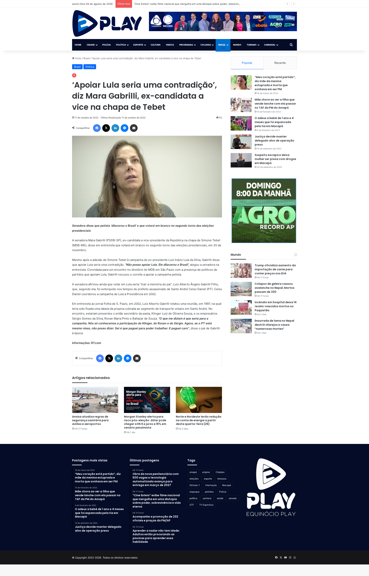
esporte (208, 478)
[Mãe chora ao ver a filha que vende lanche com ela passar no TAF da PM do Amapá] (241, 105)
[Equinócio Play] (107, 23)
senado (233, 498)
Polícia (106, 44)
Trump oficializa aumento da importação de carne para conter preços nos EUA (275, 269)
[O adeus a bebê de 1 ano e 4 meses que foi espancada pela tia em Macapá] (241, 123)
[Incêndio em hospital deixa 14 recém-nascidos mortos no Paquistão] (241, 307)
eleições (194, 478)
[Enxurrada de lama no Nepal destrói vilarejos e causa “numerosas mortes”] (241, 326)
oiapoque (194, 491)
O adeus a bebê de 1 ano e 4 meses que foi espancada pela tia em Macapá (274, 122)
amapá (193, 472)
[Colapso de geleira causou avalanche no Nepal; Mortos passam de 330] (241, 289)
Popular (247, 63)
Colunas (205, 44)
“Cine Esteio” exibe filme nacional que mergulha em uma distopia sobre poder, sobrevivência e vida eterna (198, 3)
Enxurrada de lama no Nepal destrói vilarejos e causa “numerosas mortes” (274, 325)
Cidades (220, 472)
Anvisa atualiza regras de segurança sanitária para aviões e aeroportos (90, 420)
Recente (280, 63)
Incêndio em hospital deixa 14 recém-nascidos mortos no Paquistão (276, 306)
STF (191, 504)
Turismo (252, 44)
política (193, 498)
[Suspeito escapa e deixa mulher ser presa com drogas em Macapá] (241, 160)
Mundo (237, 44)
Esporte (138, 44)
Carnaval (269, 44)
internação (211, 485)
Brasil (222, 44)
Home (78, 44)
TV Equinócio (206, 504)
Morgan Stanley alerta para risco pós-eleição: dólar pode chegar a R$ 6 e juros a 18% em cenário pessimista (145, 422)
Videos (170, 44)
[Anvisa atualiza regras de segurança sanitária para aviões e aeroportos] (95, 400)
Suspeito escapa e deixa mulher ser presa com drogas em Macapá (275, 159)
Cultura (155, 44)
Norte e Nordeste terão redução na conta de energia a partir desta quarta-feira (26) (198, 420)
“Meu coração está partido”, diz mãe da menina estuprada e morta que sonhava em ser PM (275, 83)
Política (121, 44)
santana (207, 498)
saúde (220, 498)
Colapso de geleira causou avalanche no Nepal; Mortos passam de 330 (274, 288)
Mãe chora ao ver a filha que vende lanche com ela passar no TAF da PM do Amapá (275, 104)
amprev (206, 472)
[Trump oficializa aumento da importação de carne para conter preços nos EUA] (241, 270)
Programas (186, 44)
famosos (221, 478)
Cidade (91, 44)
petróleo (209, 491)
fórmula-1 (194, 485)
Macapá (226, 485)
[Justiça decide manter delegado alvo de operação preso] (241, 142)
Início (77, 58)
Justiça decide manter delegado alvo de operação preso (274, 140)
